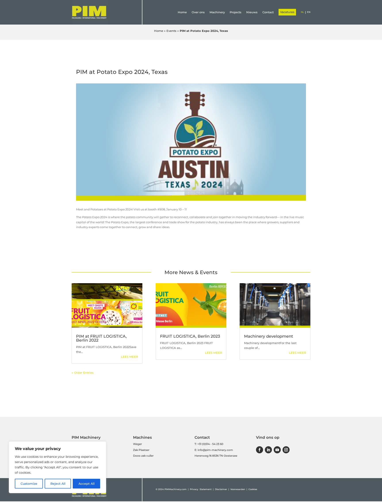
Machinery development (268, 336)
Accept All (86, 484)
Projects (235, 12)
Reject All (57, 484)
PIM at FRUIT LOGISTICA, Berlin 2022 (101, 338)
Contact (268, 12)
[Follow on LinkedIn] (268, 449)
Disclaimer (221, 489)
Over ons (198, 12)
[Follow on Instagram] (286, 449)
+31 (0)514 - (204, 444)
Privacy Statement (201, 489)
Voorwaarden (237, 489)
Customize (29, 484)
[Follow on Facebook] (259, 449)
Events (171, 31)
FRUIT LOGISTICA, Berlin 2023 (190, 336)
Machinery (217, 12)
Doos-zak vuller (143, 455)
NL (302, 12)
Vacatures (287, 12)
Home (182, 12)
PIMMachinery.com (175, 489)
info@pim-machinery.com (215, 450)
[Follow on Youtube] (277, 449)
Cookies (252, 489)
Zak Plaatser (141, 450)
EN (308, 12)
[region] (57, 467)
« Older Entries (83, 372)
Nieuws (252, 12)
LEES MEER (129, 356)
